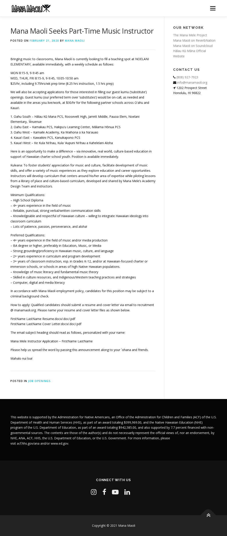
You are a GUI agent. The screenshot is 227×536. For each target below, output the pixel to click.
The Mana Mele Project (190, 35)
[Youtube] (115, 491)
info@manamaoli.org (191, 82)
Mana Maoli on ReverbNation (194, 40)
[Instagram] (94, 491)
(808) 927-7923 (187, 77)
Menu (213, 8)
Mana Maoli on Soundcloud (193, 46)
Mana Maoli (75, 40)
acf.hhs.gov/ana (28, 443)
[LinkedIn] (127, 491)
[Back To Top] (208, 515)
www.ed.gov (59, 443)
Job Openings (39, 381)
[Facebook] (104, 491)
